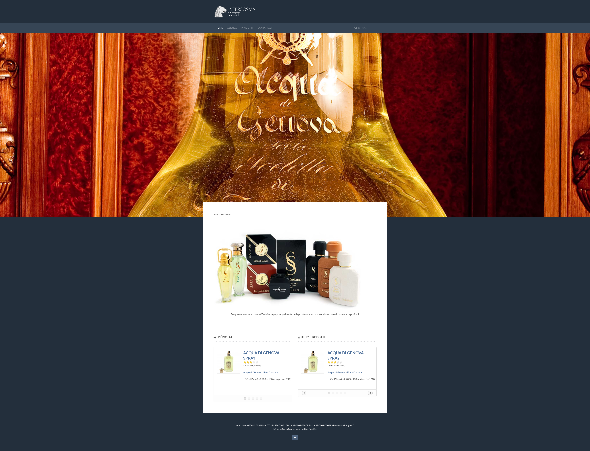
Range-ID (349, 425)
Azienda (232, 27)
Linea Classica (270, 372)
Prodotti (247, 27)
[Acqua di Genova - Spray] (228, 361)
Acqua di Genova (252, 372)
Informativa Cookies (306, 428)
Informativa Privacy (283, 428)
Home (219, 27)
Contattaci (265, 27)
